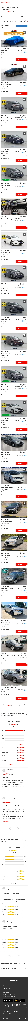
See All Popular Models (9, 994)
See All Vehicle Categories (10, 996)
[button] (22, 17)
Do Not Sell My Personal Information (12, 1014)
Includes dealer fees (21, 50)
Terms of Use (6, 1011)
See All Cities (6, 992)
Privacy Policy (15, 1011)
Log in (25, 1006)
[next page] (24, 705)
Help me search (21, 26)
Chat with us (6, 988)
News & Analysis (7, 986)
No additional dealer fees (20, 117)
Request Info (21, 60)
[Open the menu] (25, 2)
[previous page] (4, 705)
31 (19, 706)
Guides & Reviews (19, 986)
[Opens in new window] (8, 1000)
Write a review (14, 765)
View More (5, 793)
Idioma (5, 1007)
